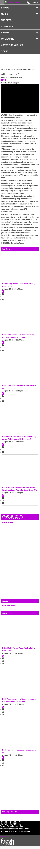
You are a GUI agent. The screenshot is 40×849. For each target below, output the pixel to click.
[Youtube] (16, 517)
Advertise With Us (12, 45)
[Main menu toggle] (2, 2)
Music (4, 14)
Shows (5, 8)
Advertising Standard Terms (11, 829)
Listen (34, 2)
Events (5, 32)
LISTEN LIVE (7, 523)
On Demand (7, 39)
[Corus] (0, 834)
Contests (7, 26)
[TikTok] (21, 517)
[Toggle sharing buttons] (3, 291)
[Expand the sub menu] (37, 8)
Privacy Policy (6, 826)
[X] (8, 517)
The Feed (6, 20)
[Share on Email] (5, 80)
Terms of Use (17, 826)
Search (5, 51)
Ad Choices (5, 837)
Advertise (27, 829)
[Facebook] (4, 517)
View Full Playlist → (10, 606)
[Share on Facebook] (2, 80)
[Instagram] (12, 517)
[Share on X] (3, 80)
